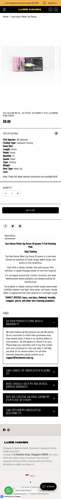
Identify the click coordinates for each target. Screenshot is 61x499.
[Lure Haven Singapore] (30, 9)
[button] (5, 9)
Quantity (7, 187)
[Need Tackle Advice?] (8, 490)
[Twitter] (12, 226)
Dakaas (18, 497)
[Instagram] (8, 430)
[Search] (50, 9)
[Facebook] (5, 226)
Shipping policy (19, 493)
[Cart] (56, 9)
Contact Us (35, 487)
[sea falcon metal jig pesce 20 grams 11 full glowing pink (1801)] (28, 64)
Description (10, 235)
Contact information (39, 493)
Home (5, 16)
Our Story (25, 487)
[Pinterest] (20, 226)
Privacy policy (13, 490)
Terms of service (46, 490)
